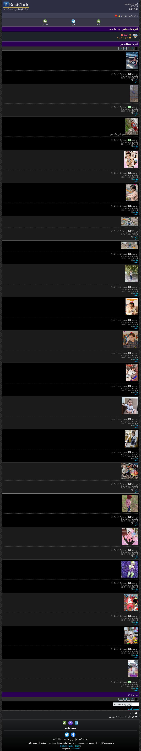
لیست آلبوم (133, 709)
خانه (132, 713)
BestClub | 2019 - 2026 (69, 746)
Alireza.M (76, 749)
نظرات (135, 80)
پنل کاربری (114, 29)
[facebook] (73, 734)
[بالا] (70, 723)
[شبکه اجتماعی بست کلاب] (16, 10)
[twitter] (67, 734)
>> (121, 48)
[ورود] (76, 723)
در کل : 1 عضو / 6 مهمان (122, 716)
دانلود (136, 82)
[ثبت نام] (64, 723)
